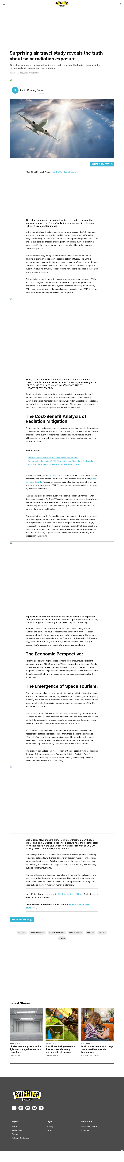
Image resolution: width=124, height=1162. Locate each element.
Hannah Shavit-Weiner (90, 1055)
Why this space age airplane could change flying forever (54, 464)
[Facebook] (14, 1108)
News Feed (17, 1130)
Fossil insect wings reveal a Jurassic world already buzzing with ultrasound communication (60, 1049)
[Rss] (41, 1108)
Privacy (49, 1126)
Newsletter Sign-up (90, 1126)
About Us (16, 1126)
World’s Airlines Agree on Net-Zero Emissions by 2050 (53, 457)
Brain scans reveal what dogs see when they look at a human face (97, 1049)
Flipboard (85, 1130)
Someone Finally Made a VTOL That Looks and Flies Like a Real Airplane (61, 461)
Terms (49, 1130)
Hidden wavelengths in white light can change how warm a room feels (25, 1049)
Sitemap (15, 1134)
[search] (120, 3)
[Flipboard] (34, 1108)
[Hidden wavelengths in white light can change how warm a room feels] (26, 1024)
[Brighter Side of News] (62, 4)
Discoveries (15, 1044)
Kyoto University (55, 475)
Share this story (100, 164)
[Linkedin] (27, 1108)
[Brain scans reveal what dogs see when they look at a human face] (97, 1024)
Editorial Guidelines (20, 1138)
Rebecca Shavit (52, 1055)
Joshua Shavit (16, 1055)
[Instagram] (20, 1108)
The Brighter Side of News (63, 172)
